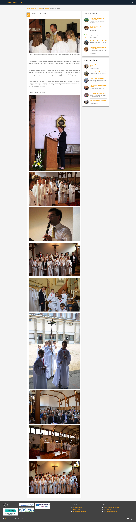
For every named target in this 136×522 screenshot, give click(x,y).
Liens (28, 518)
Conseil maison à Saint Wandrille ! (96, 26)
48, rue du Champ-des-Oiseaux (111, 507)
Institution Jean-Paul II (9, 518)
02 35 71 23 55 (76, 509)
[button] (2, 2)
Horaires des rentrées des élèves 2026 (97, 19)
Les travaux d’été (94, 34)
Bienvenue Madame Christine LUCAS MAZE (98, 48)
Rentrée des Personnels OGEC (98, 41)
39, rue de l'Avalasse (77, 507)
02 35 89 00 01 (107, 509)
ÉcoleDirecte (11, 505)
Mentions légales (22, 518)
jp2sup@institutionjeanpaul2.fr (111, 511)
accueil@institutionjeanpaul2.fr (80, 511)
